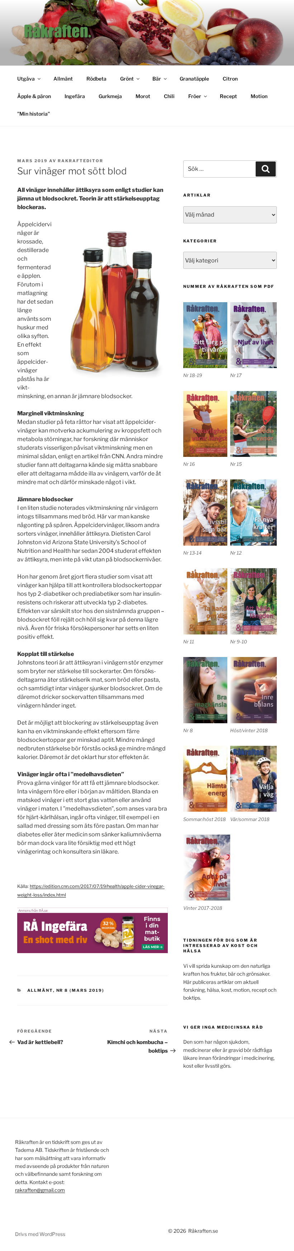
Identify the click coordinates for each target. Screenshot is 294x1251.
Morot (143, 96)
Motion (259, 96)
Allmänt (63, 79)
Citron (230, 79)
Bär (156, 79)
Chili (169, 96)
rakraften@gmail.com (40, 1190)
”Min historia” (33, 114)
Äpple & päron (34, 96)
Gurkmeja (110, 96)
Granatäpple (194, 79)
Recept (228, 96)
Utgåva (26, 79)
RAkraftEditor (80, 160)
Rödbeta (96, 79)
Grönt (127, 79)
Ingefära (75, 96)
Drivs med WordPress (40, 1234)
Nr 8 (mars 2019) (80, 990)
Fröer (194, 96)
